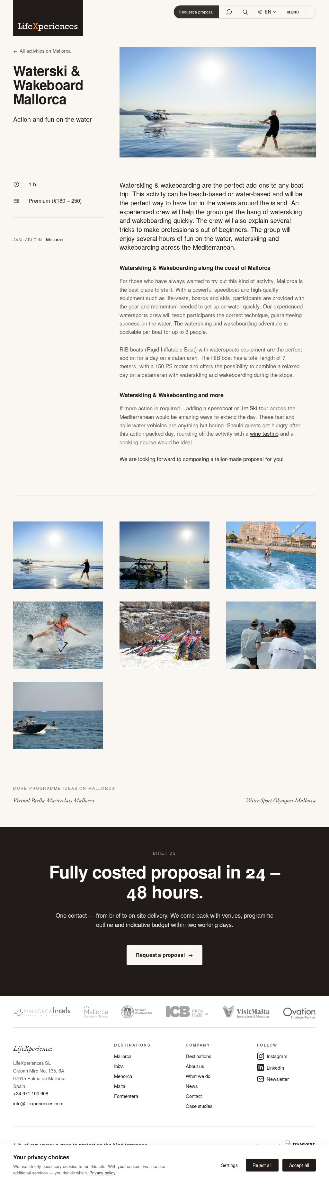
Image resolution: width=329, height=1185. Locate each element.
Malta (119, 1086)
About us (195, 1066)
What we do (198, 1076)
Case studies (199, 1105)
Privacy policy (102, 1173)
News (192, 1086)
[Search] (245, 12)
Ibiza (119, 1066)
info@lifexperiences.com (38, 1103)
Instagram (277, 1056)
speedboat (221, 408)
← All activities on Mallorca (42, 50)
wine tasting (264, 433)
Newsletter (278, 1078)
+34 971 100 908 (30, 1093)
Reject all (262, 1165)
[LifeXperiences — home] (48, 18)
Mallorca (122, 1056)
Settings (229, 1165)
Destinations (198, 1056)
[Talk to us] (229, 11)
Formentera (126, 1095)
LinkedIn (275, 1067)
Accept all (299, 1165)
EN (268, 11)
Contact (194, 1095)
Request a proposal (196, 11)
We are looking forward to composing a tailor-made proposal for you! (202, 459)
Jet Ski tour (254, 408)
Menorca (123, 1076)
